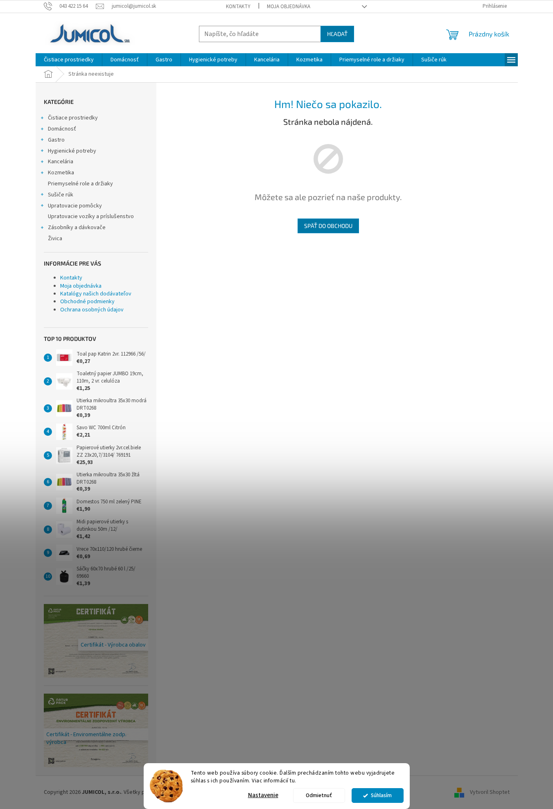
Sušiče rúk (60, 195)
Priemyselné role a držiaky (80, 184)
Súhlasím (381, 795)
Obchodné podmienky (87, 301)
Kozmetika (61, 173)
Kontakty (238, 6)
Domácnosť (62, 129)
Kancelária (60, 162)
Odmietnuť (319, 795)
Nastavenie (263, 795)
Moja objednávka (288, 6)
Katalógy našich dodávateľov (95, 294)
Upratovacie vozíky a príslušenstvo (91, 216)
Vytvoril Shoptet (490, 792)
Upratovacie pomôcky (75, 206)
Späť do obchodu (328, 225)
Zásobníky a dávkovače (77, 227)
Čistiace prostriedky (73, 118)
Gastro (56, 140)
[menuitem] (69, 59)
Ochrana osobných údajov (92, 310)
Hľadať (337, 33)
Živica (55, 238)
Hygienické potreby (72, 151)
